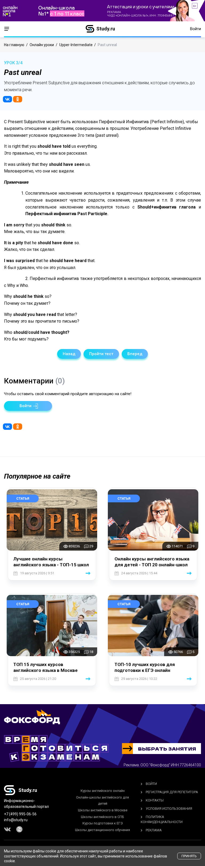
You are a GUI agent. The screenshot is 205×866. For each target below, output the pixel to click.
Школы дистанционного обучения (102, 830)
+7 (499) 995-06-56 (20, 814)
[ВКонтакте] (7, 99)
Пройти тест (101, 353)
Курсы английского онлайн (103, 791)
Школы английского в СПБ (102, 817)
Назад (69, 353)
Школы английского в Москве (102, 810)
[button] (28, 406)
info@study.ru (15, 820)
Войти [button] (195, 28)
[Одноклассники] (17, 99)
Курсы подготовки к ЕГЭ (102, 823)
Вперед (134, 353)
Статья (22, 498)
